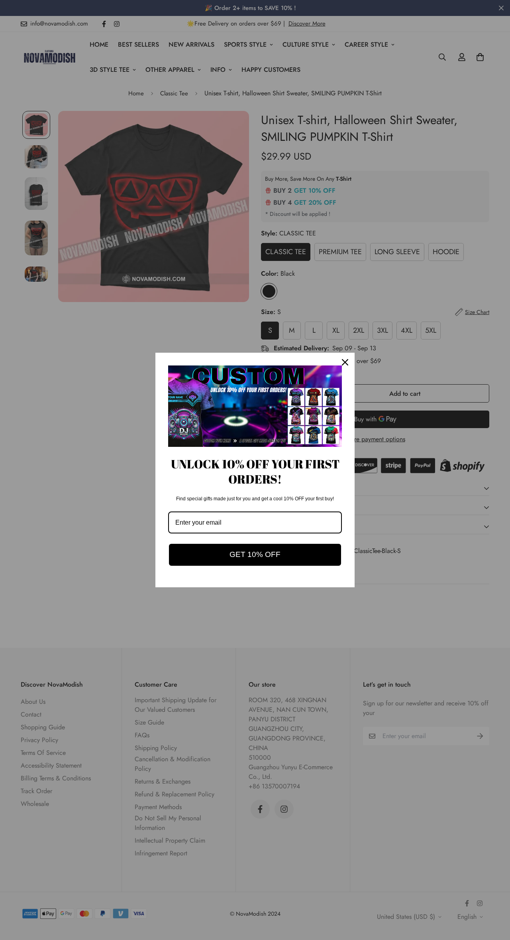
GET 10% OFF (255, 554)
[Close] (345, 362)
